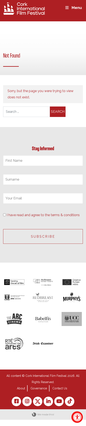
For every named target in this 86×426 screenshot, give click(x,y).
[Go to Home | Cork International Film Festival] (24, 8)
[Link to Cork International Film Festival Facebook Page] (16, 401)
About (21, 388)
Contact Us (59, 388)
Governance (38, 388)
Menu (77, 7)
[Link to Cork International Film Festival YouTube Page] (59, 401)
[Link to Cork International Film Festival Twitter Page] (37, 401)
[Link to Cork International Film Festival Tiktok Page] (69, 401)
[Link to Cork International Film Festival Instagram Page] (27, 401)
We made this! (45, 414)
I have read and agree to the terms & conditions (43, 215)
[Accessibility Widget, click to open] (77, 417)
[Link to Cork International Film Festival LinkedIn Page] (48, 401)
